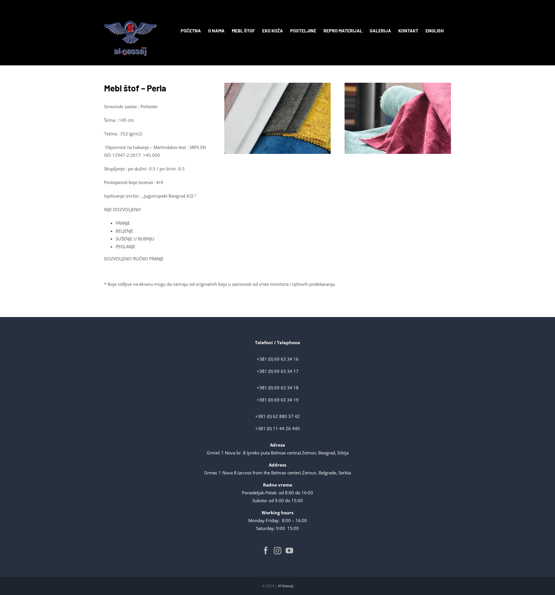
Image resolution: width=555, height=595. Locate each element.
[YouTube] (289, 550)
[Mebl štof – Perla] (277, 85)
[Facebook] (265, 550)
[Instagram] (277, 550)
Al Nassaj (285, 585)
